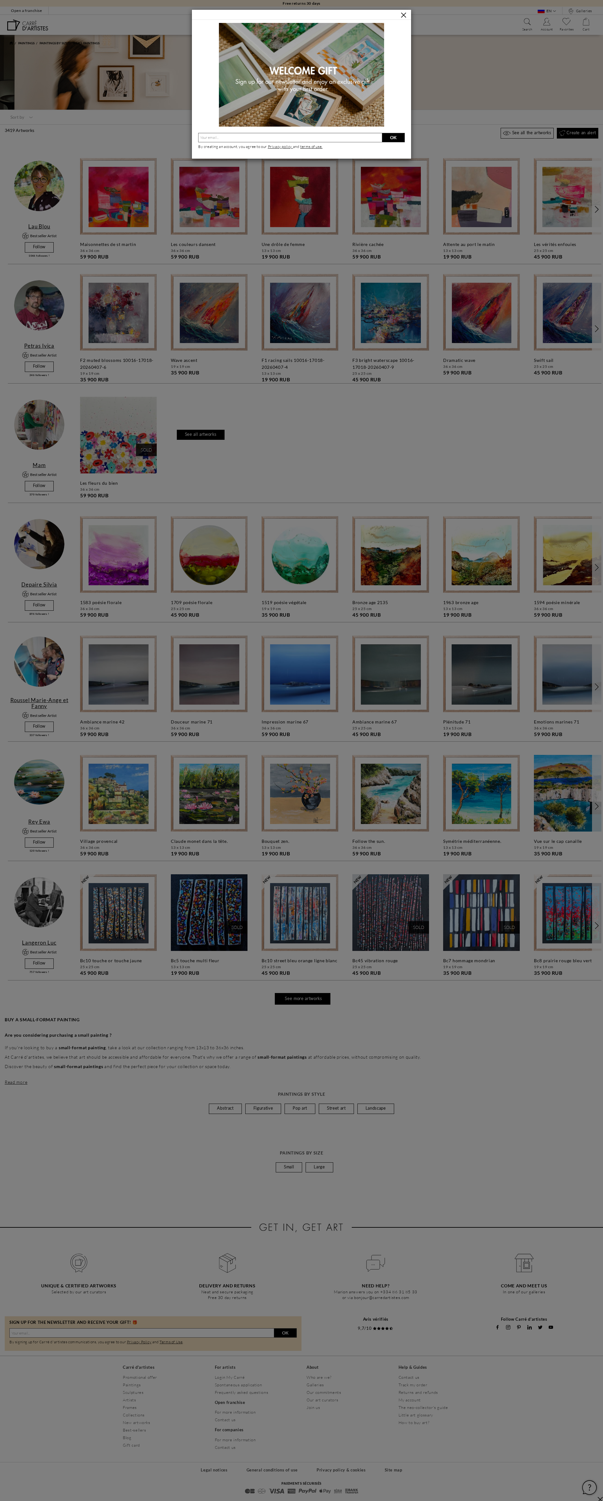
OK (393, 137)
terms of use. (311, 146)
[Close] (403, 15)
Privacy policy (280, 146)
